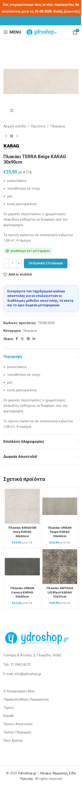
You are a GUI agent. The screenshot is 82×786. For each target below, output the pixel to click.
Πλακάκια (57, 126)
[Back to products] (11, 136)
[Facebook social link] (16, 339)
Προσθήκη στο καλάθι (45, 263)
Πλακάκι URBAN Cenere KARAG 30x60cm (22, 592)
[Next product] (17, 136)
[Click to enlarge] (12, 110)
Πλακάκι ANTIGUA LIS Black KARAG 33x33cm (59, 592)
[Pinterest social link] (28, 339)
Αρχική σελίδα (14, 126)
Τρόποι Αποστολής (18, 724)
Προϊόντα (38, 126)
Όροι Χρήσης (13, 740)
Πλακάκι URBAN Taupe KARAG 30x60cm (60, 532)
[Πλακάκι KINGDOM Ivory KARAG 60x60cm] (22, 506)
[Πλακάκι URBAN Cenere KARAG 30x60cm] (22, 566)
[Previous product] (6, 136)
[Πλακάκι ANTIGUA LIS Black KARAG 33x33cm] (59, 566)
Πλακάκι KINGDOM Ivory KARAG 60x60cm (22, 532)
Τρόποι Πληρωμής (17, 732)
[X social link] (22, 339)
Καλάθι (8, 716)
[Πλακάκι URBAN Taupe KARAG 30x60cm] (59, 506)
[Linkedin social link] (34, 339)
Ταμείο (8, 708)
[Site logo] (42, 32)
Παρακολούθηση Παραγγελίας (26, 699)
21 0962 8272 (20, 664)
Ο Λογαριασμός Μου (19, 691)
